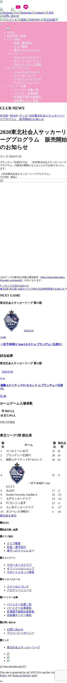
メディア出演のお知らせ (15, 285)
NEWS (11, 32)
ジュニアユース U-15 (26, 71)
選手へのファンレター (27, 50)
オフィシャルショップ (27, 60)
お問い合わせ (15, 629)
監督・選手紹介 (23, 42)
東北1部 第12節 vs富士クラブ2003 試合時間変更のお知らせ (32, 288)
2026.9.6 (29, 330)
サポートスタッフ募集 (27, 64)
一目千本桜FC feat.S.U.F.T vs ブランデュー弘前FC (31, 344)
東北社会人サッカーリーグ (23, 647)
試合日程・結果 (16, 35)
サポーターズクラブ (26, 57)
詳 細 (3, 396)
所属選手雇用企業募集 (27, 96)
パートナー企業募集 (26, 93)
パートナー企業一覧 (26, 89)
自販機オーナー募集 (26, 100)
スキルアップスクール (27, 78)
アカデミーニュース (26, 82)
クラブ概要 (20, 46)
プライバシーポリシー (20, 633)
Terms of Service (21, 675)
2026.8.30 (7, 371)
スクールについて (25, 75)
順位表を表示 (8, 515)
